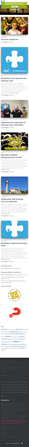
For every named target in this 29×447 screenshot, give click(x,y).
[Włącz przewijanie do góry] (26, 444)
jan (9, 333)
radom (16, 341)
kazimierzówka (18, 333)
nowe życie (22, 339)
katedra (12, 333)
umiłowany (3, 348)
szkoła (2, 346)
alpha (2, 329)
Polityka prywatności (14, 443)
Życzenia (3, 349)
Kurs (2, 76)
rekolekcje (4, 344)
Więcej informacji (20, 4)
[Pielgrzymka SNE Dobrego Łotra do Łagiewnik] (14, 185)
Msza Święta (16, 339)
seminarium (9, 344)
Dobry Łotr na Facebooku (7, 443)
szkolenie (23, 344)
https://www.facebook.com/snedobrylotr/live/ (11, 268)
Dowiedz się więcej (14, 92)
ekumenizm (3, 331)
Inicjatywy (3, 120)
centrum (9, 329)
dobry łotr (19, 329)
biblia (5, 329)
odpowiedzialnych (4, 341)
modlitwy (9, 339)
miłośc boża (17, 336)
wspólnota (22, 348)
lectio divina (12, 336)
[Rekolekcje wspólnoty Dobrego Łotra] (14, 229)
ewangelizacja (14, 331)
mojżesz (12, 339)
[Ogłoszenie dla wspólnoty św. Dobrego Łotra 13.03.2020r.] (14, 109)
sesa (13, 344)
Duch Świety (25, 329)
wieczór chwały (13, 348)
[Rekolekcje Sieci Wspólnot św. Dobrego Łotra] (14, 60)
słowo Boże (8, 346)
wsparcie (18, 348)
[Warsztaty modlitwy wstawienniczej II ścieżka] (14, 141)
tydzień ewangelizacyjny (18, 346)
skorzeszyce (17, 344)
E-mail (22, 443)
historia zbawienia (4, 333)
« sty (2, 395)
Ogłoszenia (3, 37)
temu (11, 42)
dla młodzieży (13, 329)
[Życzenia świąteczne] (14, 26)
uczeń (26, 346)
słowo (5, 346)
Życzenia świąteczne (9, 39)
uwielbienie (7, 348)
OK (14, 6)
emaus (7, 331)
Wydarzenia (4, 196)
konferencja (3, 336)
